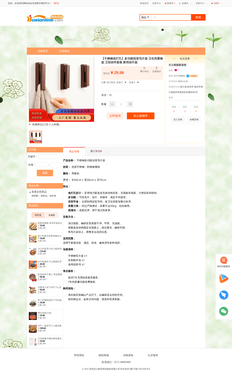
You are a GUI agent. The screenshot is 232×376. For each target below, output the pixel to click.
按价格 (53, 196)
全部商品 (64, 51)
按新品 (44, 196)
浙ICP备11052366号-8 (139, 369)
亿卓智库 (153, 355)
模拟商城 (104, 355)
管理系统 (79, 355)
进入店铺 (177, 119)
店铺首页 (43, 51)
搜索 (198, 17)
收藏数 (52, 215)
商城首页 (144, 3)
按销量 (35, 196)
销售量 (38, 215)
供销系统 (128, 355)
